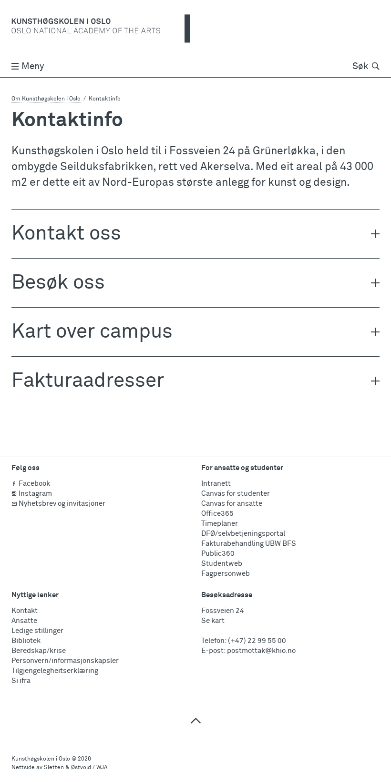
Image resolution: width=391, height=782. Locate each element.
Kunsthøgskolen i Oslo (40, 759)
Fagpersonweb (225, 573)
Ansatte (24, 620)
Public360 (218, 553)
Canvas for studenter (235, 493)
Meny (32, 66)
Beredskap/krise (38, 650)
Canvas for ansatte (231, 503)
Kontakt (24, 610)
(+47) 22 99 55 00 (257, 640)
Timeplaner (219, 523)
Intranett (216, 483)
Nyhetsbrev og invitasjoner (62, 503)
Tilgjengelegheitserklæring (54, 670)
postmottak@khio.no (261, 650)
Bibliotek (26, 640)
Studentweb (221, 563)
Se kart (213, 620)
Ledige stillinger (37, 630)
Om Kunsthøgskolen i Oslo (46, 99)
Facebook (34, 483)
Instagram (35, 493)
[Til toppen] (195, 720)
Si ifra (21, 680)
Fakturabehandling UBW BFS (248, 543)
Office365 (217, 513)
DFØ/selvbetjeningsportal (243, 533)
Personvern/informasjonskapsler (65, 660)
